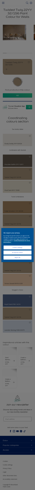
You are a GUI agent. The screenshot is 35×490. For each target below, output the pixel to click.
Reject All (17, 257)
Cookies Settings (17, 247)
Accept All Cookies (17, 252)
